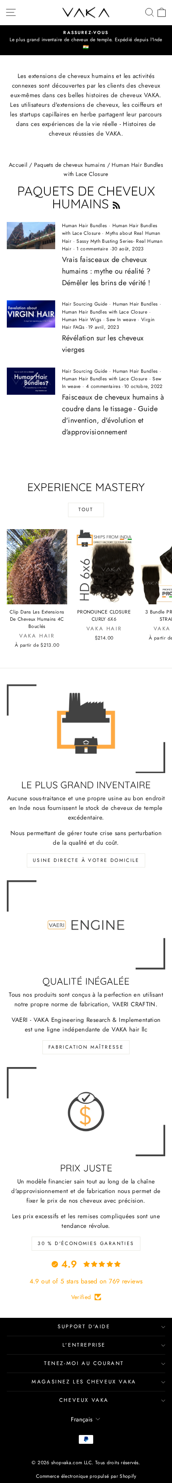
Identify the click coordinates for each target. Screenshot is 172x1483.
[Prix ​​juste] (86, 1111)
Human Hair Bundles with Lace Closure (105, 312)
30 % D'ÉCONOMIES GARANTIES (86, 1243)
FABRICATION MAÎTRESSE (86, 1047)
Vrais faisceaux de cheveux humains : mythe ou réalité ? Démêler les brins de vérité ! (106, 271)
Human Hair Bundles (84, 225)
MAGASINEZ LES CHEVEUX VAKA (84, 1381)
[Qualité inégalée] (86, 924)
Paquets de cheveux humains (70, 165)
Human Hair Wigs (82, 319)
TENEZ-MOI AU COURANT (84, 1363)
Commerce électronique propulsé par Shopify (86, 1476)
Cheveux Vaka (84, 1400)
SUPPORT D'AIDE (84, 1326)
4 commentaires (103, 386)
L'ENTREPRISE (84, 1345)
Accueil (18, 165)
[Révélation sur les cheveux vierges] (31, 314)
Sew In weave (121, 319)
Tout (86, 509)
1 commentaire (92, 248)
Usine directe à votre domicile (86, 860)
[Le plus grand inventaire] (86, 728)
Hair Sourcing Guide (85, 304)
